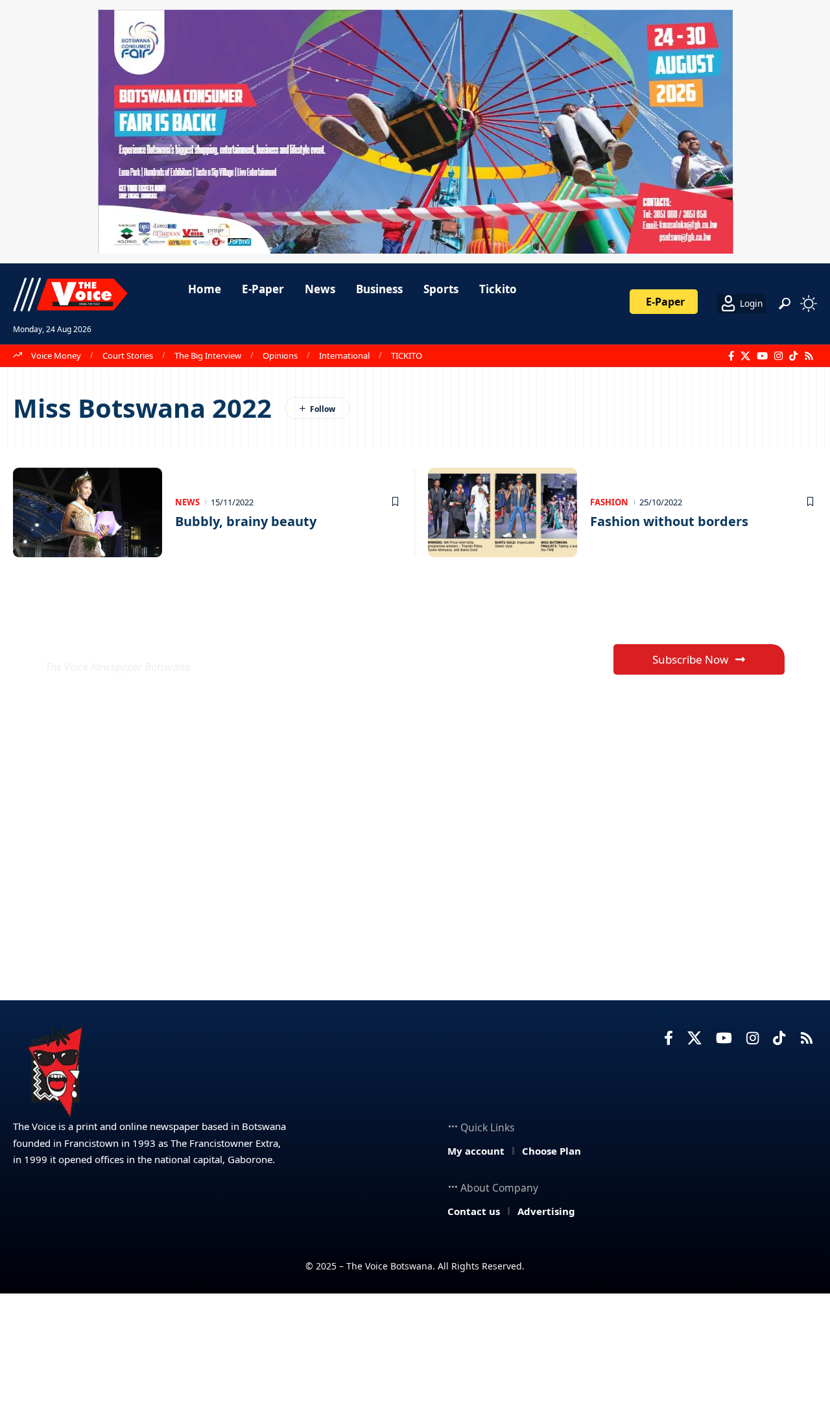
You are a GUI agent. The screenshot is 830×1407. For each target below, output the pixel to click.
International (344, 355)
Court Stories (127, 355)
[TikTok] (793, 356)
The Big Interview (207, 355)
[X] (745, 356)
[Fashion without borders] (502, 512)
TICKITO (406, 355)
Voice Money (56, 355)
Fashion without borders (669, 521)
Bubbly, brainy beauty (245, 521)
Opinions (280, 355)
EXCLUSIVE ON (141, 635)
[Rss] (809, 356)
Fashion (609, 502)
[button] (784, 303)
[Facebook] (731, 356)
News (187, 502)
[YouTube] (762, 356)
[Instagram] (778, 356)
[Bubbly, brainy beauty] (87, 512)
